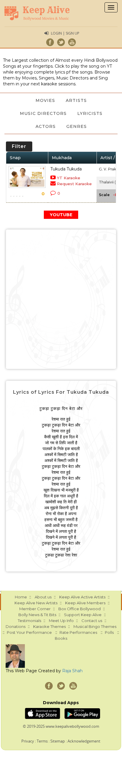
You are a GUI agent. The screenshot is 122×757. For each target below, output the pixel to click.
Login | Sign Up (65, 33)
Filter (19, 146)
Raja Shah (72, 670)
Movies (45, 100)
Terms (42, 741)
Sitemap (57, 741)
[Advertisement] (61, 299)
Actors (46, 126)
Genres (76, 126)
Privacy (27, 741)
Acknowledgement (84, 741)
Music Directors (43, 113)
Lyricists (89, 113)
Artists (76, 100)
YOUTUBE (61, 214)
